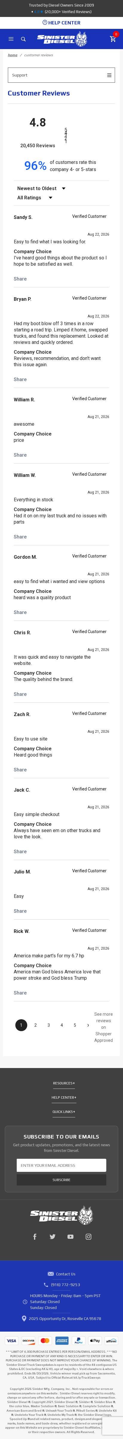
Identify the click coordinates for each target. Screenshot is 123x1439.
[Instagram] (88, 1236)
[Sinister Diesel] (62, 38)
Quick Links (63, 1112)
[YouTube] (70, 1236)
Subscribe (61, 1180)
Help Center (63, 1097)
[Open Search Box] (23, 39)
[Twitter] (52, 1236)
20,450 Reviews (37, 145)
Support (19, 75)
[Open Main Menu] (11, 39)
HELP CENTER (63, 23)
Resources (63, 1083)
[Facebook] (34, 1236)
